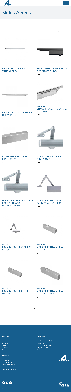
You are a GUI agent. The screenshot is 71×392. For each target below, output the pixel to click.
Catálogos (5, 348)
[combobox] (58, 32)
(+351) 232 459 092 (45, 348)
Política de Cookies (8, 362)
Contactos (5, 350)
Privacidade (5, 360)
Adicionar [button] (9, 61)
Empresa (5, 341)
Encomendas (6, 367)
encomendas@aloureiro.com (50, 350)
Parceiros (5, 345)
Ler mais (8, 105)
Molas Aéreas (6, 66)
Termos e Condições (8, 364)
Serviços (5, 343)
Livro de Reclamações (9, 369)
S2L (3, 388)
